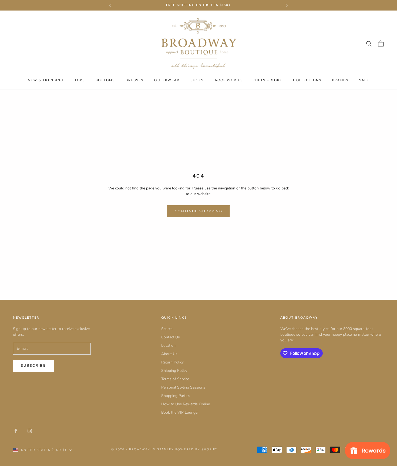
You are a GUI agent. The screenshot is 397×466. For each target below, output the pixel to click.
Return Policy (172, 362)
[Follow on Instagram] (29, 431)
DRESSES (134, 80)
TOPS (80, 80)
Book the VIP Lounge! (179, 412)
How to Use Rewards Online (185, 404)
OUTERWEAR (166, 80)
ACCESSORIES (229, 80)
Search (167, 328)
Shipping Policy (174, 370)
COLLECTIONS (307, 80)
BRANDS (340, 80)
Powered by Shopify (196, 449)
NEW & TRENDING (45, 80)
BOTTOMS (105, 80)
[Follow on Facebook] (15, 431)
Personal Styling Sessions (183, 387)
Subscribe (33, 365)
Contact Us (170, 337)
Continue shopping (198, 211)
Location (168, 345)
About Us (169, 353)
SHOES (197, 80)
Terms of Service (175, 379)
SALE (364, 80)
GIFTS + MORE (268, 80)
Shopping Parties (175, 395)
